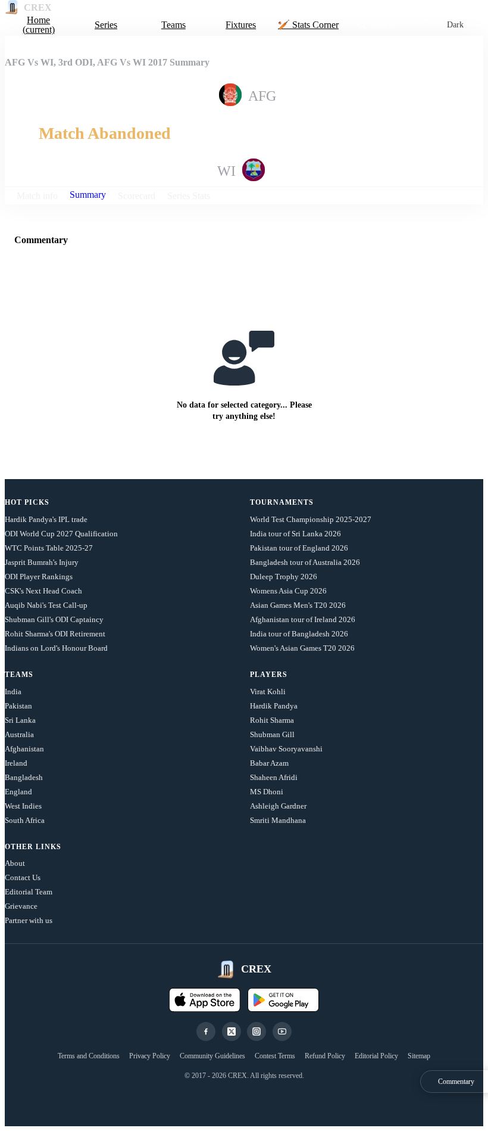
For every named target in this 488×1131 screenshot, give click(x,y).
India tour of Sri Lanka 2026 (295, 533)
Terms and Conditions (89, 1056)
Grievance (21, 906)
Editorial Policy (376, 1056)
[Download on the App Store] (204, 1000)
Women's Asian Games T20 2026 (302, 648)
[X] (231, 1031)
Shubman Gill (272, 734)
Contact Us (22, 877)
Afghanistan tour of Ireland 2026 (302, 619)
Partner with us (28, 920)
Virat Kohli (268, 691)
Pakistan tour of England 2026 (299, 547)
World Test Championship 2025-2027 (310, 519)
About (15, 863)
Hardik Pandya (274, 705)
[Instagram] (256, 1031)
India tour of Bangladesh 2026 (299, 633)
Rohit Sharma (272, 720)
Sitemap (419, 1056)
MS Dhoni (266, 791)
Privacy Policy (149, 1056)
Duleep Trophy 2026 (283, 576)
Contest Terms (275, 1056)
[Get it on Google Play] (283, 1000)
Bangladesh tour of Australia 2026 (305, 562)
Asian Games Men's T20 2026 (298, 605)
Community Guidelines (212, 1056)
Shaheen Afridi (274, 777)
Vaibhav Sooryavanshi (286, 748)
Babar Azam (269, 763)
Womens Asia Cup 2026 (288, 590)
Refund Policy (325, 1056)
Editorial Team (28, 891)
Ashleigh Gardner (278, 805)
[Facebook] (205, 1031)
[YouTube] (282, 1031)
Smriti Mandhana (278, 820)
